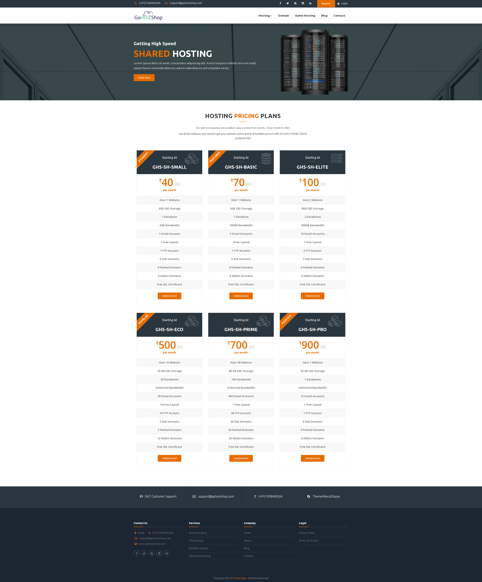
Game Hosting (305, 15)
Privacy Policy (307, 532)
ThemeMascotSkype (326, 496)
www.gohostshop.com (151, 543)
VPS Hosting (196, 540)
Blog (324, 15)
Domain (283, 15)
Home (247, 532)
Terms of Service (308, 540)
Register (326, 3)
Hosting (264, 15)
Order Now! (169, 296)
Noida (141, 532)
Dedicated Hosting (200, 556)
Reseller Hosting (198, 548)
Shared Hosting (198, 532)
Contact (339, 15)
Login (344, 3)
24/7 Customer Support (161, 496)
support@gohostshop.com (185, 3)
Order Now (144, 77)
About (247, 540)
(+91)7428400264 (149, 3)
